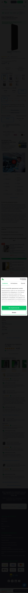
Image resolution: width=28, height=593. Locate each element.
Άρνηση (14, 312)
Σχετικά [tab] (23, 283)
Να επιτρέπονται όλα (14, 307)
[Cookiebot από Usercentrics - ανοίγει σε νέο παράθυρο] (20, 279)
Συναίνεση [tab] (5, 283)
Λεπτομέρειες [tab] (14, 283)
